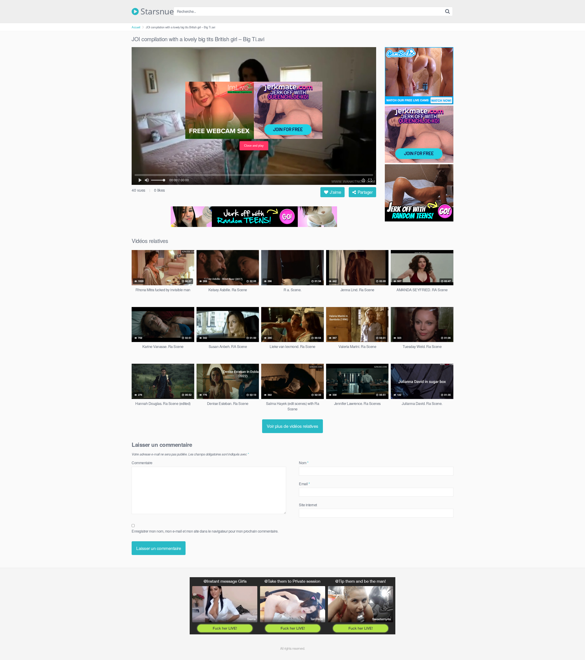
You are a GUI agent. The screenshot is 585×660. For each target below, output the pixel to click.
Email (304, 483)
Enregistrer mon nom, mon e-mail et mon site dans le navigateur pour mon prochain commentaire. (205, 531)
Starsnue (156, 11)
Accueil (136, 27)
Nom (303, 462)
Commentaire (142, 462)
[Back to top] (572, 645)
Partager (365, 192)
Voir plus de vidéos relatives (292, 426)
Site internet (308, 504)
